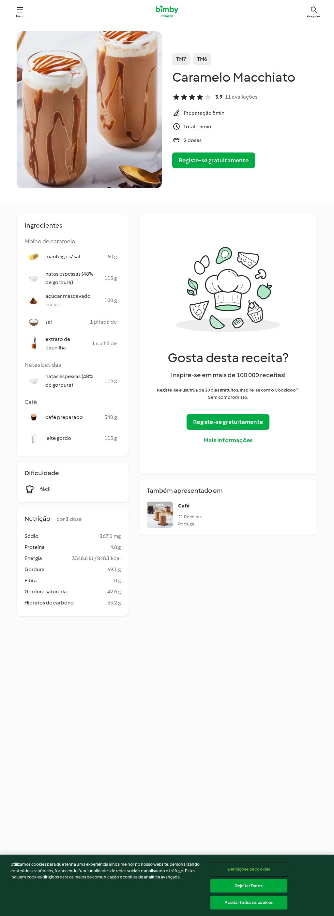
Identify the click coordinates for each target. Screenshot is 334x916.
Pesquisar (314, 16)
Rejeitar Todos (249, 885)
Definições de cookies (249, 869)
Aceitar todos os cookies (249, 902)
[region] (167, 885)
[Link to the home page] (167, 11)
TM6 (202, 59)
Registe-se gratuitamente (214, 160)
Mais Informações (228, 440)
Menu (20, 16)
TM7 (181, 59)
